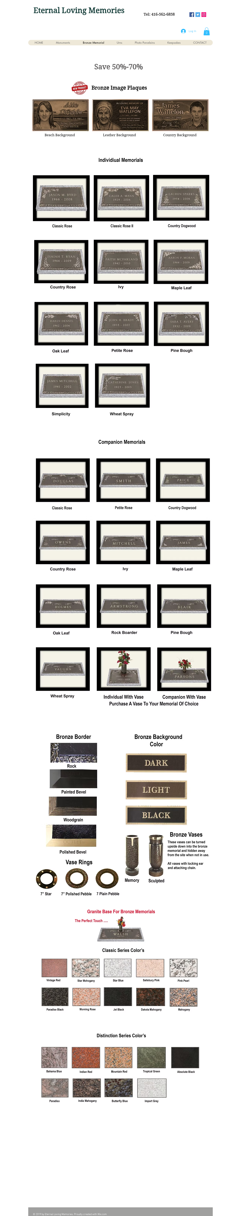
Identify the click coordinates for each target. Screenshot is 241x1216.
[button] (206, 31)
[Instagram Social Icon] (203, 14)
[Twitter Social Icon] (197, 14)
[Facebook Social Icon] (191, 14)
